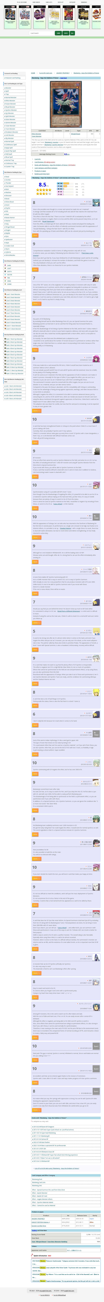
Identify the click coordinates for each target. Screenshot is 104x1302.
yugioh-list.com (69, 1291)
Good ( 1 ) (36, 303)
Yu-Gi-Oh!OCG (45, 1295)
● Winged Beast (9, 227)
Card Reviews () (45, 162)
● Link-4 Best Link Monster (13, 395)
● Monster (7, 88)
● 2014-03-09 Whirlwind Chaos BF (43, 1152)
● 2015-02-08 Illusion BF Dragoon (43, 1127)
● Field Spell (8, 154)
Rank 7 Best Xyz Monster (14, 358)
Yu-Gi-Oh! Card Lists (45, 73)
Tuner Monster (36, 136)
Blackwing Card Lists (38, 1182)
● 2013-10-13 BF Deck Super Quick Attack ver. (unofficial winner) (53, 1130)
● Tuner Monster (9, 126)
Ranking (34, 1230)
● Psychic (7, 208)
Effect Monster (36, 134)
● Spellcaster (8, 239)
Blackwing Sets (37, 1186)
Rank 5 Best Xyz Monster (14, 351)
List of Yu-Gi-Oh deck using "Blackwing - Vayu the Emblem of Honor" (57, 1168)
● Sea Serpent (9, 186)
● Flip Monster (9, 138)
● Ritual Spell (8, 157)
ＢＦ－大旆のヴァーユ (74, 1250)
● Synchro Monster (10, 110)
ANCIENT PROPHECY (62, 73)
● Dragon (7, 230)
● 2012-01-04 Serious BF (40, 1139)
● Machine (7, 192)
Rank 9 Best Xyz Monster (14, 364)
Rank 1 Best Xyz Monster (14, 339)
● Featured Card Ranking (12, 78)
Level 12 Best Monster (13, 329)
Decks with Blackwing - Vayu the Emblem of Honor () (55, 165)
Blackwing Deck (37, 1179)
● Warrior (7, 221)
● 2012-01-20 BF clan (39, 1149)
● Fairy (6, 224)
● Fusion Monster (10, 104)
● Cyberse (7, 252)
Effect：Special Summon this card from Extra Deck (48, 1190)
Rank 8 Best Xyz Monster (14, 361)
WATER (9, 275)
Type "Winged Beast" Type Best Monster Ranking (49, 1242)
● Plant (6, 214)
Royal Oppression (48, 221)
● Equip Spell (8, 148)
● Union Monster (9, 119)
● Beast (6, 199)
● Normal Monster (10, 97)
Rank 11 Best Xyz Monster (14, 370)
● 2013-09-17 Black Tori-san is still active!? (46, 1158)
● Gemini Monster (10, 123)
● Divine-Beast (9, 202)
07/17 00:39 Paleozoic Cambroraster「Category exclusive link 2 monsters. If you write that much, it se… (66, 1262)
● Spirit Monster (9, 116)
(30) (67, 154)
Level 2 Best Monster (13, 297)
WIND (9, 281)
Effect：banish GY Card (39, 1196)
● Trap (6, 94)
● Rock (6, 189)
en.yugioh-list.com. (46, 1291)
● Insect (6, 205)
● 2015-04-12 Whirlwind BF (41, 1161)
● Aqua (6, 243)
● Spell (6, 91)
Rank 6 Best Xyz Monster (14, 355)
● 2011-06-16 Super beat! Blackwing (44, 1133)
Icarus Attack (58, 504)
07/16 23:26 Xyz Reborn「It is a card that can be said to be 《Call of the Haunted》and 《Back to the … (65, 1276)
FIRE (8, 278)
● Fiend (6, 177)
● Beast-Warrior (9, 217)
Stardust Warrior (65, 528)
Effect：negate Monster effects (42, 1199)
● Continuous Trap (10, 163)
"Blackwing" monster (51, 142)
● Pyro (6, 236)
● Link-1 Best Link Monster (13, 386)
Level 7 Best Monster (13, 313)
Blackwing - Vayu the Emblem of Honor (86, 73)
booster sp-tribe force (39, 1226)
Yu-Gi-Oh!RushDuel (60, 1295)
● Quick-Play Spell (10, 151)
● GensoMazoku (9, 255)
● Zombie (7, 180)
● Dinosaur (7, 195)
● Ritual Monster (9, 107)
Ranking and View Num (42, 174)
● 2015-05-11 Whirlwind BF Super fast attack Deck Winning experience (55, 1155)
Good (35, 235)
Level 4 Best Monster (13, 304)
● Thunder (7, 183)
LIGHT (9, 268)
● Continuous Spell (10, 145)
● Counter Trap (9, 166)
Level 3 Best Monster (13, 301)
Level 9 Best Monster (13, 319)
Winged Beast (75, 134)
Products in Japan (40, 171)
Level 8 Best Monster (13, 316)
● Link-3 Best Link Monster (13, 392)
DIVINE (9, 284)
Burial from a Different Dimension (69, 611)
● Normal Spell (9, 141)
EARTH (9, 272)
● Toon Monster (9, 129)
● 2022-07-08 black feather (41, 1142)
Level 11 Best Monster (13, 326)
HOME (33, 73)
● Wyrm (6, 249)
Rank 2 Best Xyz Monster (14, 342)
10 (34, 419)
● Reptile (7, 233)
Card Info (38, 159)
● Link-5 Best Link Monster (13, 399)
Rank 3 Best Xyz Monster (14, 345)
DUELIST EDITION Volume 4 (40, 1222)
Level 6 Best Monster (13, 310)
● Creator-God (9, 246)
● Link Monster (9, 135)
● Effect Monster (9, 101)
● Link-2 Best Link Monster (13, 389)
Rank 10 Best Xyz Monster (14, 367)
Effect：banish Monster (39, 1193)
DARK (9, 265)
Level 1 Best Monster (13, 294)
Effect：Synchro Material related (42, 1202)
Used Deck (63, 78)
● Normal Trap (9, 160)
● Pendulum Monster (11, 132)
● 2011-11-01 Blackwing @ (40, 1136)
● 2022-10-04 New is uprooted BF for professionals (49, 1145)
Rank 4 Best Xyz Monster (14, 348)
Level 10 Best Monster (13, 322)
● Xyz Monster (9, 113)
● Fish (6, 211)
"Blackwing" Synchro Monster (53, 145)
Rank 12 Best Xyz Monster (14, 373)
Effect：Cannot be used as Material (43, 1205)
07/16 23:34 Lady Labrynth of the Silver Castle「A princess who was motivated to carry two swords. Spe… (64, 1269)
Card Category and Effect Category (46, 168)
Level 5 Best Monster (13, 307)
